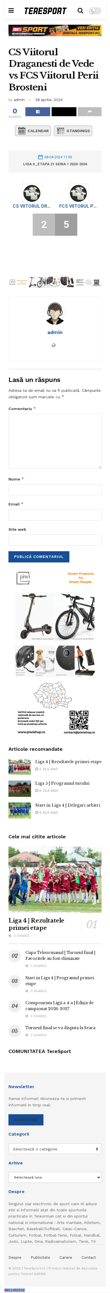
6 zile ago (48, 791)
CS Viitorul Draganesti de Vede (32, 206)
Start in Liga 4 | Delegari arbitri (67, 805)
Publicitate (40, 1257)
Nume (16, 479)
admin (19, 100)
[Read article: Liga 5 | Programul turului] (19, 789)
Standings (78, 131)
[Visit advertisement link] (55, 35)
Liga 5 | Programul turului (62, 783)
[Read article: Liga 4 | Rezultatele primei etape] (19, 767)
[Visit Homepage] (46, 10)
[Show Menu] (11, 10)
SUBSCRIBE (26, 1120)
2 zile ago (48, 769)
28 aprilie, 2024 (49, 100)
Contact (89, 1257)
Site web (17, 529)
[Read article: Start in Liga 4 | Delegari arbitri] (19, 810)
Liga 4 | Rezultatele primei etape (68, 761)
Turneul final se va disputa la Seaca (60, 1027)
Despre (14, 1257)
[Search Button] (80, 10)
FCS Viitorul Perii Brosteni (78, 206)
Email (16, 504)
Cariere (66, 1257)
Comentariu (22, 408)
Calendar (38, 131)
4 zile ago (48, 812)
